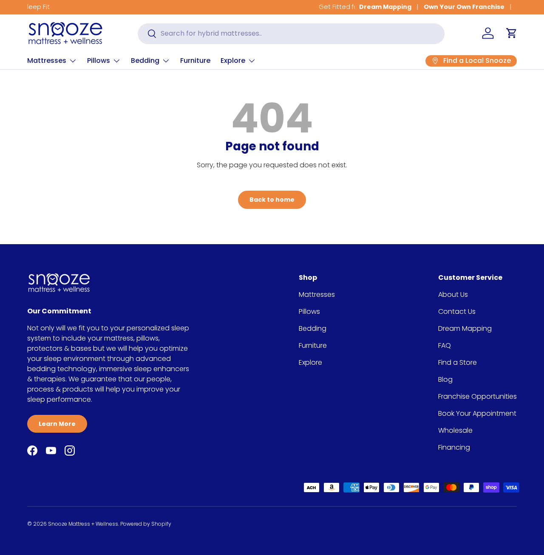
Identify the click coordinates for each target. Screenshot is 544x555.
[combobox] (291, 33)
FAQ (444, 345)
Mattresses (46, 60)
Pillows (98, 60)
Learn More (57, 424)
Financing (454, 447)
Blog (445, 379)
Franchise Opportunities (477, 396)
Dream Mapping (385, 7)
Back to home (272, 199)
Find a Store (457, 362)
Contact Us (457, 311)
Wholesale (455, 430)
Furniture (195, 60)
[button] (511, 33)
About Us (453, 294)
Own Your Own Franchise (464, 7)
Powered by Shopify (145, 523)
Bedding (145, 60)
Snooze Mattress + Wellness (83, 523)
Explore (233, 60)
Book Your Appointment (477, 413)
